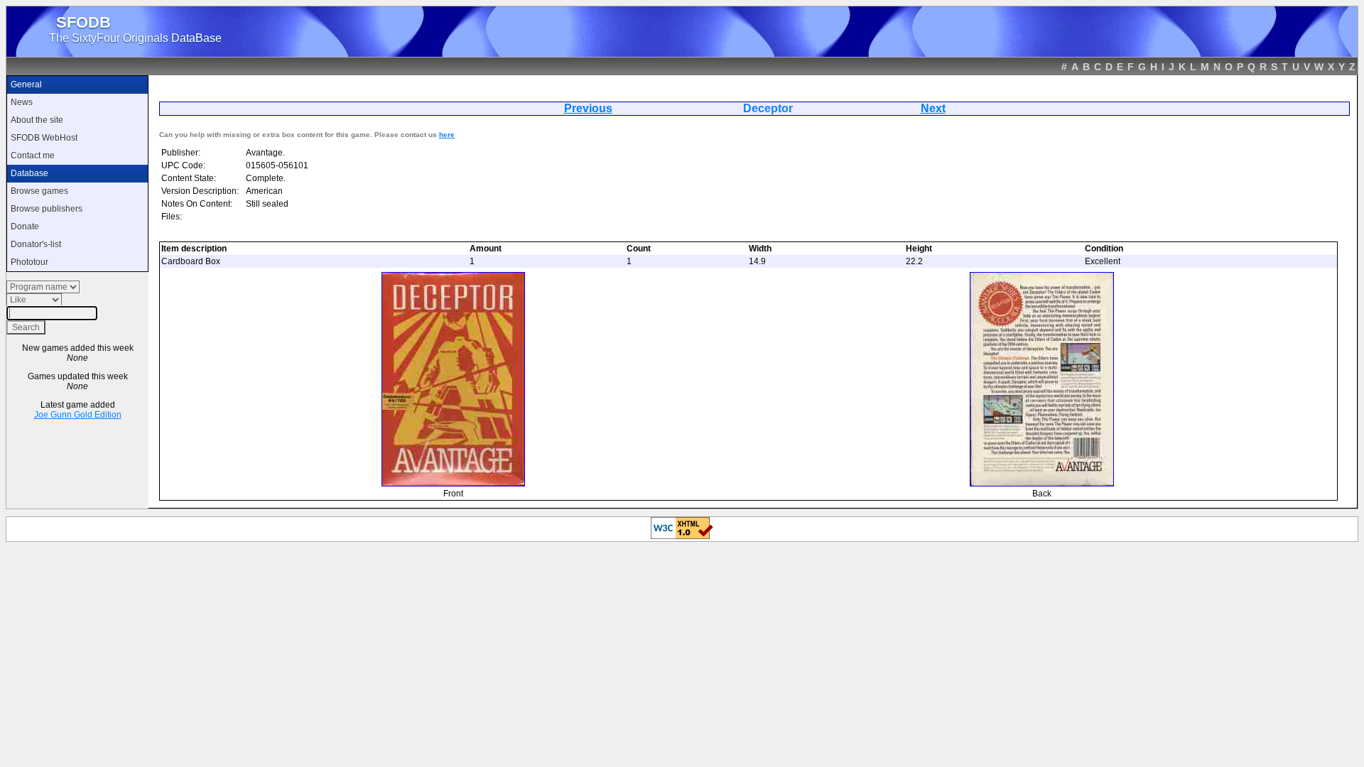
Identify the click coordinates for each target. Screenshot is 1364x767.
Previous (588, 108)
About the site (37, 120)
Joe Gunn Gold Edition (77, 415)
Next (933, 108)
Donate (25, 227)
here (447, 134)
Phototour (29, 262)
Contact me (33, 156)
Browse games (39, 191)
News (22, 102)
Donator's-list (36, 244)
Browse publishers (46, 209)
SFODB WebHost (44, 138)
